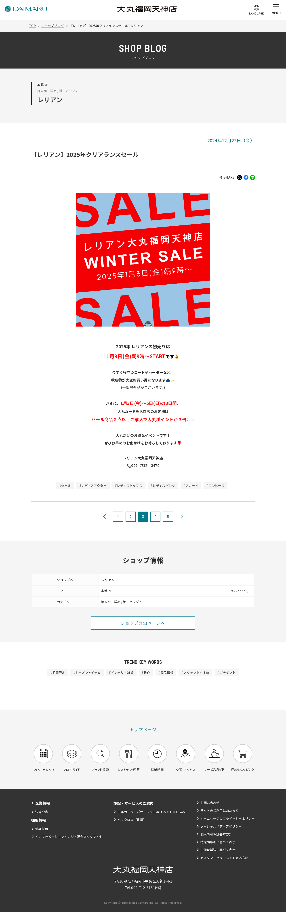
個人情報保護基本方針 (216, 834)
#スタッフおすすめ (195, 672)
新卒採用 (41, 829)
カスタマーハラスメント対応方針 (224, 858)
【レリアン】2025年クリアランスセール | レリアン (106, 25)
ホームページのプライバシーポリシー (227, 818)
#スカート (191, 485)
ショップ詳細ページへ (143, 623)
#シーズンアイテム (87, 672)
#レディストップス (128, 485)
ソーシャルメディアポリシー (221, 826)
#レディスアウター (93, 485)
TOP (32, 25)
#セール (65, 485)
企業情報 (42, 803)
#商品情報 (166, 672)
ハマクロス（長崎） (132, 819)
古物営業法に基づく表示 (218, 849)
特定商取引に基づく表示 (218, 842)
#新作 (146, 672)
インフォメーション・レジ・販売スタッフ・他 (69, 836)
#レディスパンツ (163, 485)
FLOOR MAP (238, 590)
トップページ (143, 729)
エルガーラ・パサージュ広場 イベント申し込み (151, 812)
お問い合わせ (210, 802)
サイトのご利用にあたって (219, 810)
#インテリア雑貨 (121, 672)
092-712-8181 (143, 887)
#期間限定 (57, 672)
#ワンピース (215, 485)
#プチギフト (227, 672)
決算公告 (41, 812)
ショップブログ (52, 25)
